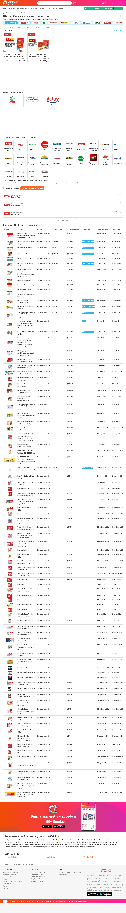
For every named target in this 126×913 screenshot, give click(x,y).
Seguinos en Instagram (38, 876)
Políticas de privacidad (70, 901)
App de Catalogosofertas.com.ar (12, 881)
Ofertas (34, 8)
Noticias (5, 888)
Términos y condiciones (56, 901)
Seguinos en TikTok (37, 881)
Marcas (5, 879)
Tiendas (41, 8)
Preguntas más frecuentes (10, 872)
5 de (8, 30)
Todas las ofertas (11, 13)
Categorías (50, 8)
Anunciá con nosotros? (10, 874)
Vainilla (20, 13)
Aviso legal (45, 901)
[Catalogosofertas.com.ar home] (11, 2)
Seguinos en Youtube (37, 879)
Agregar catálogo (8, 886)
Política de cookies (83, 901)
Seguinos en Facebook (38, 874)
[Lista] (121, 3)
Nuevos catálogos (23, 8)
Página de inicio (9, 8)
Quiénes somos (7, 883)
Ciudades (59, 8)
